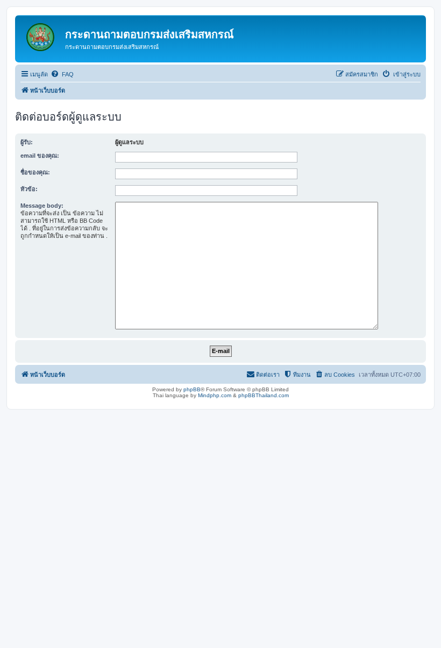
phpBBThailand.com (263, 395)
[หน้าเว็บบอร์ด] (41, 35)
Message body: (41, 205)
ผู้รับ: (26, 142)
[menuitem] (62, 74)
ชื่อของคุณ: (35, 172)
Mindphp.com (214, 395)
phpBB (192, 389)
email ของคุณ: (39, 155)
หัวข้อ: (29, 189)
